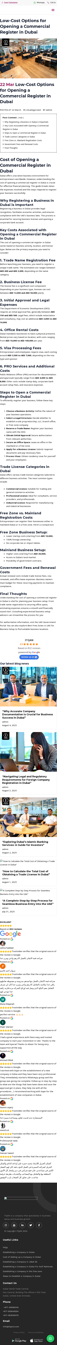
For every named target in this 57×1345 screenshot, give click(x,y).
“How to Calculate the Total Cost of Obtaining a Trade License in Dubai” (26, 873)
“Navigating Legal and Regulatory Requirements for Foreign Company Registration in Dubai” (26, 779)
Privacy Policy (19, 1332)
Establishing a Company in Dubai (19, 1252)
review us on (27, 656)
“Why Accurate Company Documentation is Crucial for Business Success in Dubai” (27, 714)
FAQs (5, 1247)
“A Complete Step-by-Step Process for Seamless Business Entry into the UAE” (28, 902)
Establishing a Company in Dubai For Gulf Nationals (28, 1266)
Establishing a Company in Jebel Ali (20, 1262)
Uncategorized (33, 109)
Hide (21, 118)
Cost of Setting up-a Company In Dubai (22, 1257)
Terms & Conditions (35, 1332)
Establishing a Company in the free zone (22, 1271)
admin (5, 721)
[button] (53, 10)
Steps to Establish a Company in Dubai (21, 1276)
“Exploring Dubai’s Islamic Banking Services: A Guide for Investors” (25, 843)
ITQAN (29, 640)
